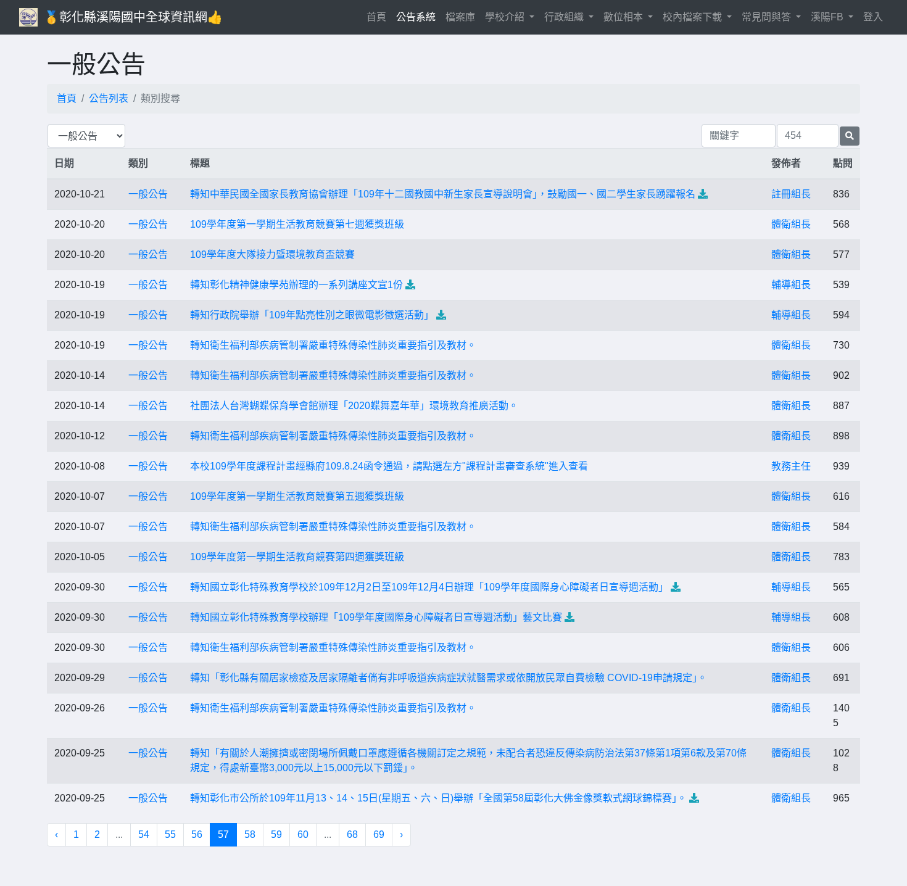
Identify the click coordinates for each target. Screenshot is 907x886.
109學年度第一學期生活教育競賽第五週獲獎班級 (297, 496)
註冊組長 (791, 194)
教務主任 (791, 466)
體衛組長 (791, 224)
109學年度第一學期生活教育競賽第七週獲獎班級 (297, 224)
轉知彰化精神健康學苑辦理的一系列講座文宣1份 (296, 284)
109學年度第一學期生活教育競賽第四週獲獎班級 (297, 557)
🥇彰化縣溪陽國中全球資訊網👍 (133, 17)
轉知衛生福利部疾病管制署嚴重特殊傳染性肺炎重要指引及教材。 (333, 345)
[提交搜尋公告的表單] (849, 136)
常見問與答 (767, 17)
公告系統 (416, 17)
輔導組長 (791, 284)
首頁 (379, 16)
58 (249, 834)
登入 (873, 17)
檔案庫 (460, 17)
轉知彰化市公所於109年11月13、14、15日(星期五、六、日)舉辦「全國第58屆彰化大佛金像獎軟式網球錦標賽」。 (438, 798)
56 (196, 834)
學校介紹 (506, 17)
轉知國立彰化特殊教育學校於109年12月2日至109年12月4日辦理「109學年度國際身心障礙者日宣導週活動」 (429, 587)
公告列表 (108, 98)
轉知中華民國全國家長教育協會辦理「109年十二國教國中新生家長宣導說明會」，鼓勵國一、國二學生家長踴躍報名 (442, 194)
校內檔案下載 (693, 17)
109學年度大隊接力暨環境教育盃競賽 (272, 254)
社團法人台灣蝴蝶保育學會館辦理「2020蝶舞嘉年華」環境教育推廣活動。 (354, 405)
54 (143, 834)
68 (352, 834)
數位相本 (624, 17)
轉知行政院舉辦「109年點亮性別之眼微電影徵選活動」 (312, 315)
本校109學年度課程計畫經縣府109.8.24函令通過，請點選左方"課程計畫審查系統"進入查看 (389, 466)
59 (276, 834)
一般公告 (148, 194)
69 (378, 834)
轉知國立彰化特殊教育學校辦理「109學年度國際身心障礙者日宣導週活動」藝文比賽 (376, 617)
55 (170, 834)
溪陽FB (828, 17)
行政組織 (565, 17)
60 (303, 834)
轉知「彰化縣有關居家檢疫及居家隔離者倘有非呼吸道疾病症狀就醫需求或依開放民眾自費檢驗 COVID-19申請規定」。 (448, 678)
